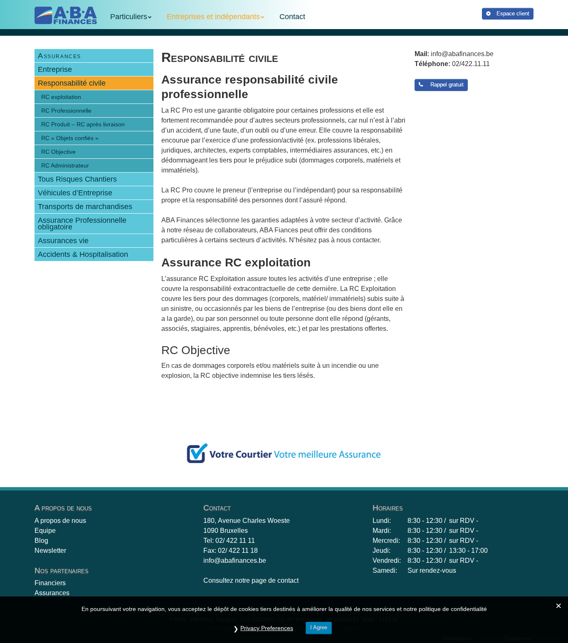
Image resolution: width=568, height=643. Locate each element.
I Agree (318, 627)
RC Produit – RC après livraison (83, 124)
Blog (41, 540)
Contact (292, 16)
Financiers (50, 582)
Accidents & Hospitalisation (83, 254)
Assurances (59, 56)
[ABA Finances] (66, 15)
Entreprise (55, 69)
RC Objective (58, 151)
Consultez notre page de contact (251, 580)
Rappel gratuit (445, 84)
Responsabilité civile (72, 83)
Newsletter (50, 550)
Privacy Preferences (266, 628)
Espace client (512, 13)
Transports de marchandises (85, 206)
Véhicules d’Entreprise (75, 193)
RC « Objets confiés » (70, 138)
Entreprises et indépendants (213, 16)
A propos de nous (60, 520)
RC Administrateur (65, 165)
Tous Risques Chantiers (77, 179)
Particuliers (128, 16)
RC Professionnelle (66, 110)
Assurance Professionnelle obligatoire (82, 223)
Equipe (45, 530)
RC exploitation (61, 97)
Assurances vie (63, 241)
